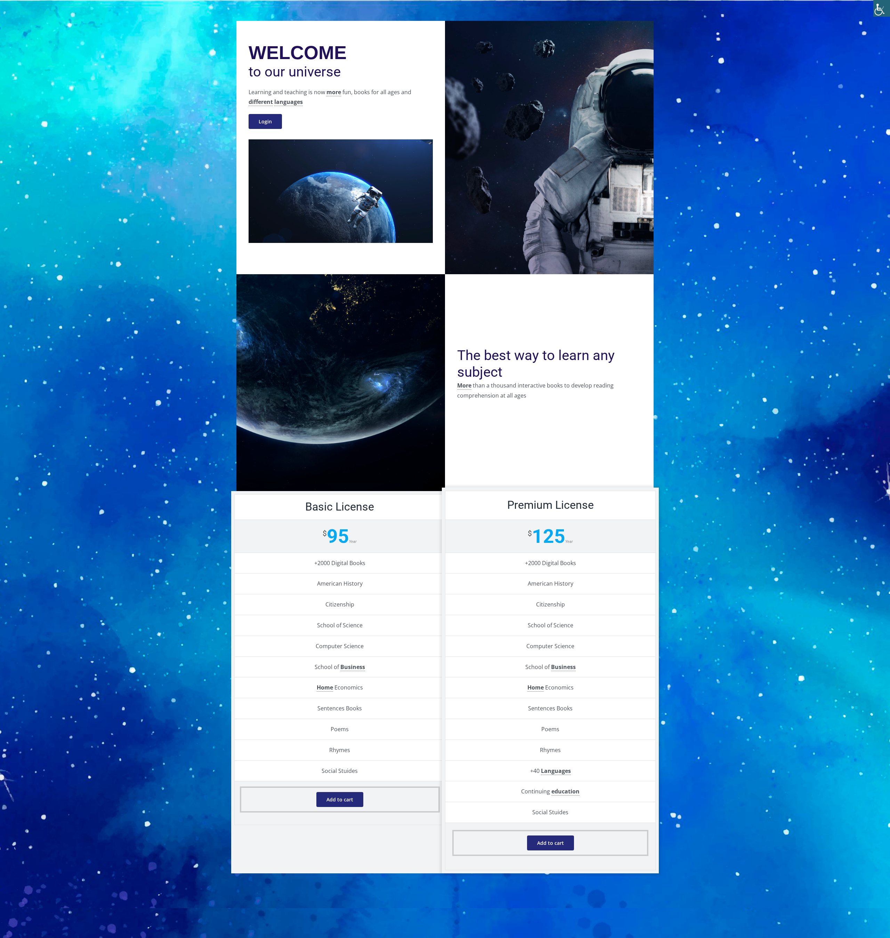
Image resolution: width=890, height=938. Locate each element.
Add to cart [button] (339, 799)
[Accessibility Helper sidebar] (881, 8)
